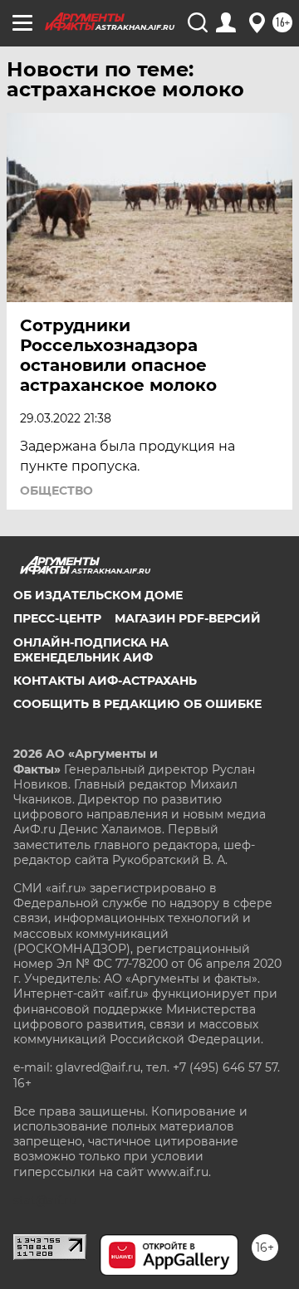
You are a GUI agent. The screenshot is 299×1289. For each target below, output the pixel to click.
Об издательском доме (98, 595)
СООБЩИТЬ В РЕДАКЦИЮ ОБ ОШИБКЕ (137, 703)
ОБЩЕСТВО (56, 490)
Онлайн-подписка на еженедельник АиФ (91, 650)
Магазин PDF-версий (188, 618)
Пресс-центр (57, 618)
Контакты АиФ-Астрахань (105, 680)
